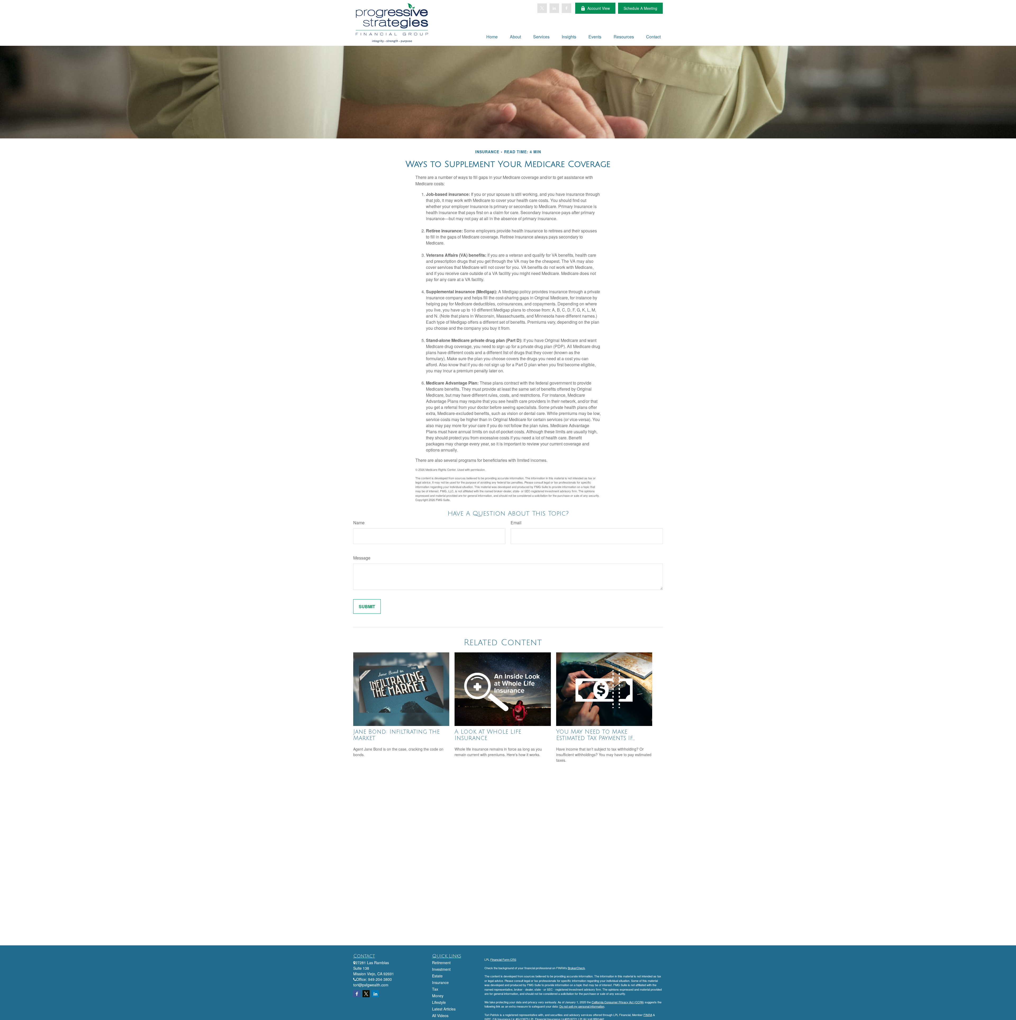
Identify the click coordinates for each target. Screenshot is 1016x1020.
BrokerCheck (576, 968)
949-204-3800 (380, 979)
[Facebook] (566, 8)
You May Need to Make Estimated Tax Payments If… (595, 735)
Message (361, 558)
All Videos (440, 1015)
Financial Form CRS (503, 959)
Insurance (440, 982)
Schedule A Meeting (640, 8)
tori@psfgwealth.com (370, 984)
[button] (492, 36)
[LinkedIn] (554, 8)
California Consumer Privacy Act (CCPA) (618, 1002)
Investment (441, 969)
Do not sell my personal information (581, 1006)
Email (516, 523)
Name (359, 523)
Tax (435, 989)
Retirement (441, 962)
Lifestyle (439, 1002)
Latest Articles (444, 1009)
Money (437, 995)
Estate (437, 975)
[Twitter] (542, 8)
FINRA (647, 1015)
